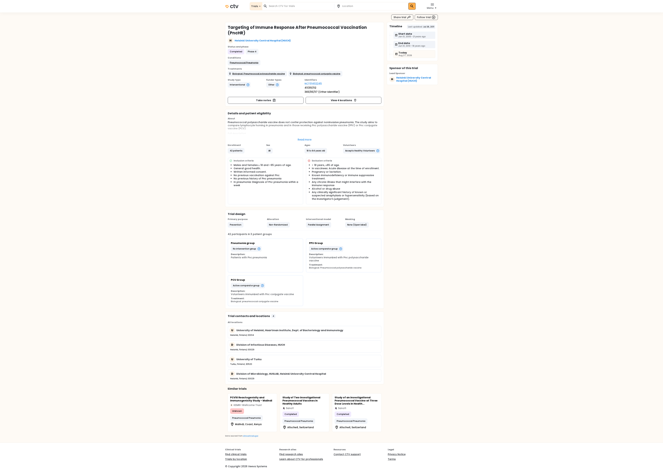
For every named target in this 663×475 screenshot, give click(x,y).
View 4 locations (341, 100)
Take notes (263, 100)
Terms (392, 459)
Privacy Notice (397, 454)
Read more (305, 139)
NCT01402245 (313, 83)
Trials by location (236, 459)
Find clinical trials (236, 454)
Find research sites (291, 454)
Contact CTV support (347, 454)
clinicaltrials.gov (250, 436)
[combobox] (300, 6)
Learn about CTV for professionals (301, 459)
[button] (244, 62)
